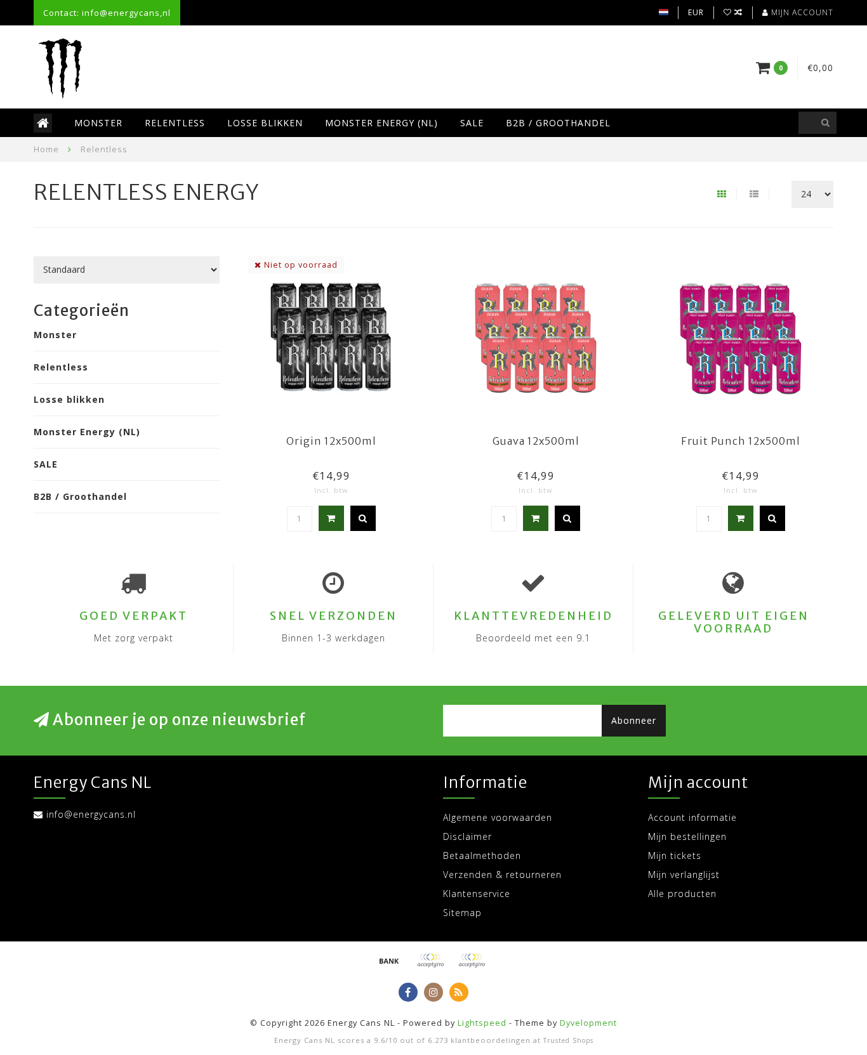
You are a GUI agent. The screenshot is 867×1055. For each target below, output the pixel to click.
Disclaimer (467, 836)
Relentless (175, 123)
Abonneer (633, 720)
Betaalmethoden (482, 855)
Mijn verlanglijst (684, 874)
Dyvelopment (588, 1023)
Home (46, 149)
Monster (98, 123)
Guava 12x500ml (536, 441)
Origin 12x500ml (331, 441)
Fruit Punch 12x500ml (740, 441)
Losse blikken (265, 123)
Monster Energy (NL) (381, 123)
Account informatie (692, 817)
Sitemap (462, 913)
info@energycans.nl (91, 814)
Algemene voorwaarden (497, 817)
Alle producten (682, 894)
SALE (472, 123)
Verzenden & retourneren (502, 874)
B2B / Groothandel (558, 123)
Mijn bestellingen (687, 836)
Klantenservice (476, 894)
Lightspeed (482, 1023)
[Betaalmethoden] (389, 960)
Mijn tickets (674, 855)
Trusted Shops (568, 1040)
